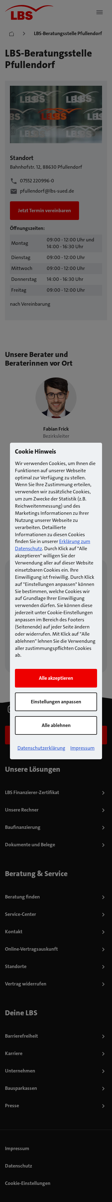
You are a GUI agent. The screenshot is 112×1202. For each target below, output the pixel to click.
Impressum (82, 748)
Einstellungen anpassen (56, 701)
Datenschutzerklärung (41, 748)
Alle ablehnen (56, 725)
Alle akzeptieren (56, 678)
